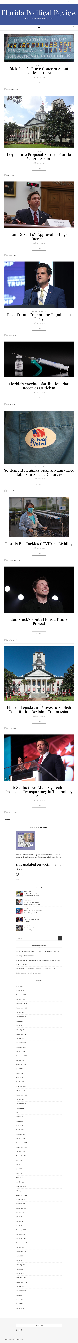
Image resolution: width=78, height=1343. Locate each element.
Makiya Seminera (12, 812)
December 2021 (21, 1143)
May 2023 (19, 1073)
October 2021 (20, 1151)
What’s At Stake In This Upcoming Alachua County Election (31, 895)
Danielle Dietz (11, 404)
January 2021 (20, 1191)
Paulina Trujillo (12, 335)
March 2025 (20, 1025)
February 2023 (21, 1086)
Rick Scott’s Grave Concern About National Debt (39, 70)
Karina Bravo (11, 728)
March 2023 (20, 1082)
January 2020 (20, 1234)
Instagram (22, 875)
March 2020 (20, 1225)
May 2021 (19, 1173)
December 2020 (21, 1195)
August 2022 (20, 1108)
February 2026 (21, 995)
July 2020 (19, 1217)
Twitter (21, 870)
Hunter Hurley (12, 175)
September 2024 (21, 1043)
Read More (39, 83)
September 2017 (21, 1291)
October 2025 (20, 1012)
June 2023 (19, 1069)
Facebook (21, 880)
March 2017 (20, 1308)
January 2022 (20, 1138)
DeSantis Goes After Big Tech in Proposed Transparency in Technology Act (39, 791)
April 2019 (19, 1256)
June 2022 (19, 1117)
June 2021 (19, 1169)
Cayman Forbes (12, 255)
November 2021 (21, 1147)
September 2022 (21, 1104)
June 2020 (19, 1221)
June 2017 (19, 1295)
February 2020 (21, 1230)
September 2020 (21, 1208)
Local (36, 466)
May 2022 (19, 1121)
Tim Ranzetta (20, 960)
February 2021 (21, 1186)
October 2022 (20, 1099)
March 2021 (20, 1182)
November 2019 (21, 1243)
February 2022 (21, 1134)
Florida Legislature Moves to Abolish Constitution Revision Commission (39, 709)
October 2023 (20, 1060)
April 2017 (19, 1304)
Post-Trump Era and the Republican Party (39, 316)
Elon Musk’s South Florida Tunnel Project (39, 621)
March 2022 (20, 1130)
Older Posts (10, 820)
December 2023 (21, 1056)
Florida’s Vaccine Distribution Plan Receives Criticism (39, 385)
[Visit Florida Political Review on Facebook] (21, 1330)
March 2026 (20, 990)
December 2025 (21, 1004)
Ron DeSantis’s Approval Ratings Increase (39, 236)
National (36, 311)
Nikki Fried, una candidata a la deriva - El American (33, 969)
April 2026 (19, 986)
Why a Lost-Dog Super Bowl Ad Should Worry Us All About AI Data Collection (33, 912)
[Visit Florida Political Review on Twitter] (19, 1330)
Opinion (39, 65)
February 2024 (21, 1047)
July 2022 (19, 1112)
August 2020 (20, 1212)
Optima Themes (19, 1339)
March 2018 (20, 1273)
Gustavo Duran (12, 491)
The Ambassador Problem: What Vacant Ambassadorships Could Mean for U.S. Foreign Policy (32, 920)
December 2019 (21, 1238)
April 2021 (19, 1178)
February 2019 (21, 1265)
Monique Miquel (12, 89)
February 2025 (21, 1030)
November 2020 (21, 1199)
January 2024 (20, 1051)
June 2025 (19, 1021)
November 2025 (21, 1008)
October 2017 (20, 1286)
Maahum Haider (12, 640)
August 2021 (20, 1160)
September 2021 (21, 1156)
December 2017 (21, 1278)
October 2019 (20, 1247)
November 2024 (21, 1034)
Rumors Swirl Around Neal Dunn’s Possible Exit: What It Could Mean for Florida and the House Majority (32, 903)
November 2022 (21, 1095)
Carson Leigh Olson (13, 560)
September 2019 (21, 1251)
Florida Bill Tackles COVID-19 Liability (39, 543)
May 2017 (19, 1299)
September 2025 (21, 1017)
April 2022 (19, 1125)
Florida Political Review (39, 12)
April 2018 (19, 1269)
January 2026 (20, 999)
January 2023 (20, 1091)
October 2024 (20, 1038)
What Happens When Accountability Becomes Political (31, 929)
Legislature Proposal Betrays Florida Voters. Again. (39, 156)
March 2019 (20, 1260)
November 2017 (21, 1282)
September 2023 (21, 1064)
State (39, 231)
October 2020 (20, 1204)
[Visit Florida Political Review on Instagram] (16, 1330)
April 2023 (19, 1077)
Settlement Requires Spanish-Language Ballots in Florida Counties (39, 472)
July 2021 (19, 1164)
